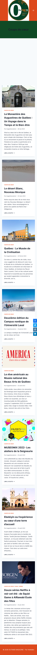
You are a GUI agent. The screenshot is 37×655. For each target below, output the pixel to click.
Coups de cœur (9, 110)
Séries (21, 586)
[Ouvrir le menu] (33, 10)
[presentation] (18, 96)
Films (16, 586)
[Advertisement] (18, 64)
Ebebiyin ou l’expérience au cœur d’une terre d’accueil (18, 520)
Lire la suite (9, 153)
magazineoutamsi (11, 129)
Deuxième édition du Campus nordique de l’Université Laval (16, 321)
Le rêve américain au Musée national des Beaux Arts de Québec (17, 378)
